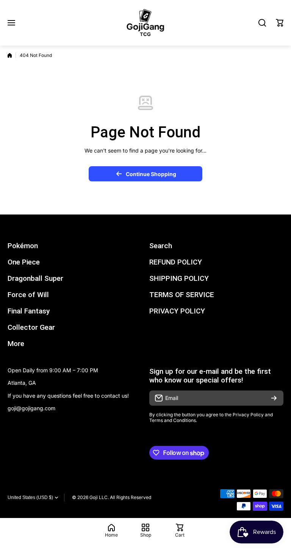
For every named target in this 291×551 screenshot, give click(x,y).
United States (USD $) (30, 497)
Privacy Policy (248, 414)
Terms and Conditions (172, 420)
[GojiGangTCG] (145, 23)
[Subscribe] (273, 398)
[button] (279, 23)
